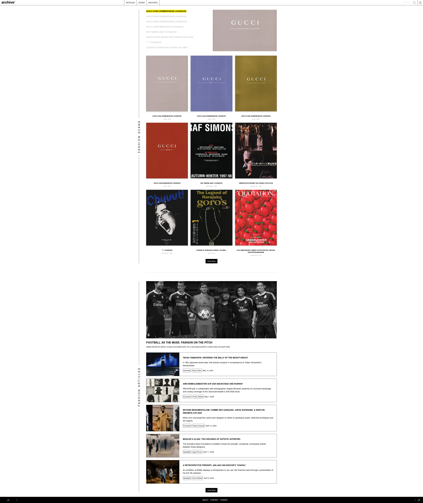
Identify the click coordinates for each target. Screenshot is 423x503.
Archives (153, 2)
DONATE (224, 500)
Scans (141, 2)
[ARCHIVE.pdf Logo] (8, 2)
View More (211, 261)
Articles (130, 2)
